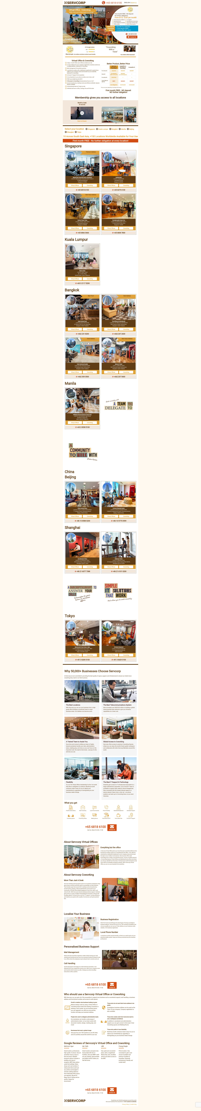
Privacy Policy (125, 1104)
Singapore (91, 129)
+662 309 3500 (83, 376)
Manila (123, 129)
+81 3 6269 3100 (83, 660)
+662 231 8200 (83, 334)
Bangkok (115, 129)
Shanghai (70, 132)
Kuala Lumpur (103, 129)
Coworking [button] (90, 185)
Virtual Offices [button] (75, 185)
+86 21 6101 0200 (119, 571)
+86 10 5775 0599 (119, 521)
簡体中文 (134, 3)
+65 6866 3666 (83, 233)
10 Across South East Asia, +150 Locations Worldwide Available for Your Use (100, 136)
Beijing (131, 129)
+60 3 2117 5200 (83, 283)
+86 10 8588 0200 (83, 521)
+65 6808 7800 (119, 233)
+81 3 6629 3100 (119, 660)
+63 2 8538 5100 (83, 427)
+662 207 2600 (119, 334)
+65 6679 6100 (119, 190)
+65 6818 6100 (114, 2)
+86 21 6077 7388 (83, 571)
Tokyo (79, 132)
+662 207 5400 (119, 376)
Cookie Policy (133, 1104)
